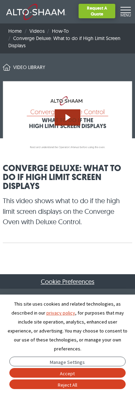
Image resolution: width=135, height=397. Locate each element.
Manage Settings (67, 362)
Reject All (67, 385)
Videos (37, 31)
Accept (67, 373)
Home (15, 31)
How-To (60, 31)
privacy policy (60, 313)
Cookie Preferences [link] (67, 282)
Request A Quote (97, 11)
